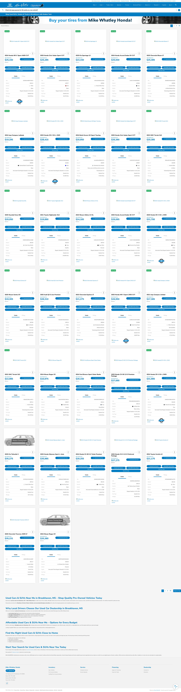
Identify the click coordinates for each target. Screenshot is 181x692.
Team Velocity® (157, 690)
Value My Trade (115, 672)
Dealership (147, 667)
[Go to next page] (176, 25)
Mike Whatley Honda (10, 690)
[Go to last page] (179, 25)
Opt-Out (55, 690)
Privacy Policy (17, 690)
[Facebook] (7, 683)
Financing (115, 667)
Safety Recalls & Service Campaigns (46, 690)
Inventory (52, 667)
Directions (146, 672)
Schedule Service (84, 670)
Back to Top (177, 591)
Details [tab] (15, 76)
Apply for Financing (116, 670)
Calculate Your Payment (12, 67)
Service (82, 667)
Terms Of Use (22, 690)
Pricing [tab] (23, 76)
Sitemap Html (32, 690)
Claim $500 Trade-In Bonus (27, 67)
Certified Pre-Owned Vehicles (55, 674)
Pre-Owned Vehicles (53, 672)
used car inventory (30, 649)
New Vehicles (52, 670)
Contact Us (11, 670)
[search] (175, 5)
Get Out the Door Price (28, 59)
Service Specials (83, 672)
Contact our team (15, 652)
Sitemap (27, 690)
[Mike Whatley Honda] (18, 5)
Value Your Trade (19, 70)
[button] (32, 53)
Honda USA (60, 690)
